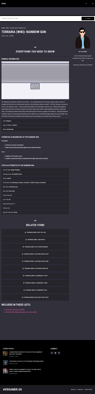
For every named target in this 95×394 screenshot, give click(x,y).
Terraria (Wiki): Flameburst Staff (36, 275)
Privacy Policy (88, 389)
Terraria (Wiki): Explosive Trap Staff (36, 297)
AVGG (3, 4)
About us (73, 389)
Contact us (80, 389)
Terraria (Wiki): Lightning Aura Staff (36, 254)
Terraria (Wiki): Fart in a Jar (36, 232)
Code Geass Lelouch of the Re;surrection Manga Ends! (26, 361)
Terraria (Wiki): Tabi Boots (36, 239)
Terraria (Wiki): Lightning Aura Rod (36, 268)
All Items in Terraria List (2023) (14, 309)
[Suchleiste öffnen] (86, 3)
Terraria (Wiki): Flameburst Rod (36, 290)
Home (3, 28)
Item (7, 28)
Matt (12, 36)
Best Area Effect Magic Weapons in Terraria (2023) (21, 312)
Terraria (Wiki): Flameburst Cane (36, 283)
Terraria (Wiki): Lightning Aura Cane (36, 261)
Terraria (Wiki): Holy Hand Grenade (36, 247)
